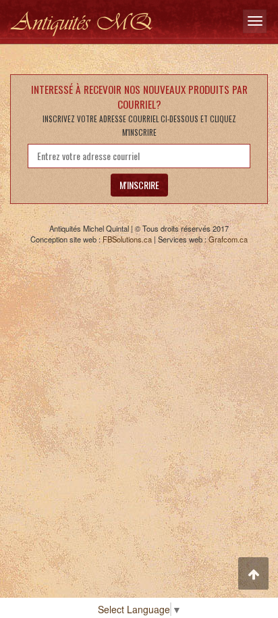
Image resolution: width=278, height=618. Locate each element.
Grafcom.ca (228, 239)
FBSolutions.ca (127, 239)
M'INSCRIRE (139, 185)
